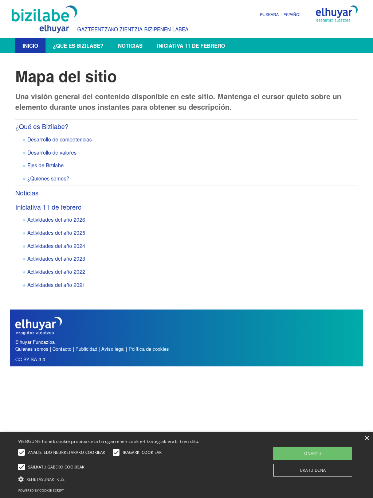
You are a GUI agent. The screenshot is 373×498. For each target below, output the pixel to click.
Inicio (30, 45)
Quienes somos (31, 348)
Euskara (269, 14)
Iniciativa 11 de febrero (191, 45)
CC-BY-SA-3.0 (30, 359)
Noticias (130, 45)
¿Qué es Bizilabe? (78, 45)
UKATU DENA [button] (313, 470)
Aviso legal (113, 348)
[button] (127, 478)
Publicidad (86, 348)
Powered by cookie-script (41, 490)
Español (292, 14)
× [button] (366, 438)
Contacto (62, 348)
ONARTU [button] (312, 453)
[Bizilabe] (46, 19)
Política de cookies (149, 348)
